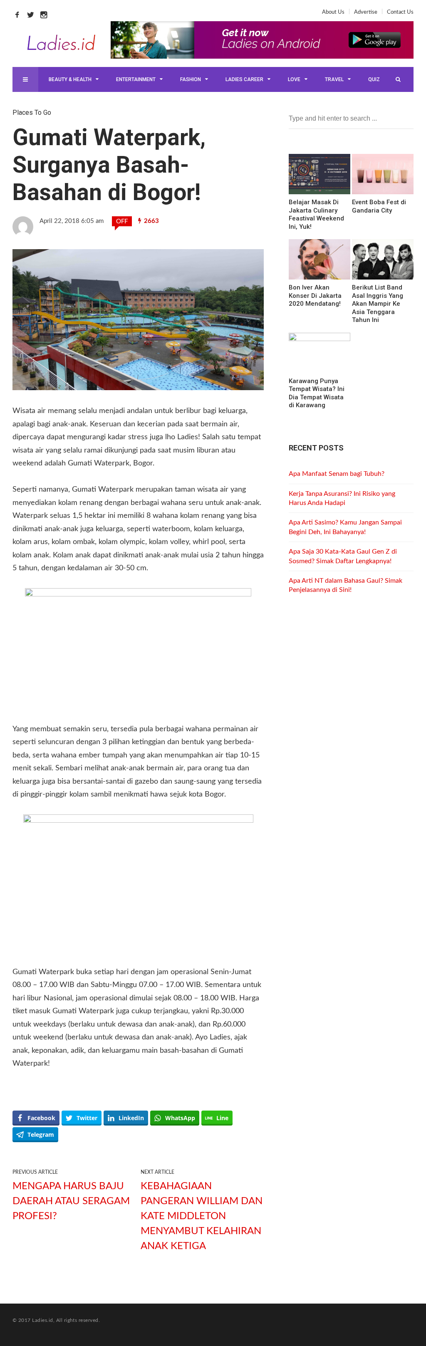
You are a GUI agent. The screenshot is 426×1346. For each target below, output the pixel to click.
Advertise (365, 12)
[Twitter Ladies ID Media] (32, 14)
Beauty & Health (70, 79)
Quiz (374, 79)
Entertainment (136, 79)
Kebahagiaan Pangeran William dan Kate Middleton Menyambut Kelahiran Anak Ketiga (202, 1216)
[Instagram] (45, 14)
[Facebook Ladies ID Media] (19, 14)
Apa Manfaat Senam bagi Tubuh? (336, 473)
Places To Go (31, 112)
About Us (333, 12)
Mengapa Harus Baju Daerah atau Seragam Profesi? (71, 1201)
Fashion (190, 79)
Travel (334, 79)
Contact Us (400, 12)
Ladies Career (244, 79)
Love (294, 79)
